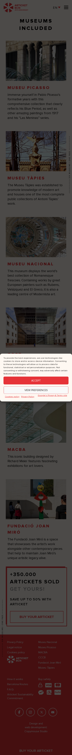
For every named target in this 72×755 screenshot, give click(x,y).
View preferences (36, 390)
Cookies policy (12, 396)
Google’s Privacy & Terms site (52, 395)
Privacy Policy (27, 396)
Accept (36, 380)
